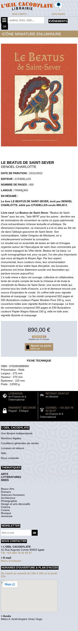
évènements (58, 21)
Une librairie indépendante (17, 433)
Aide (3, 453)
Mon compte (19, 14)
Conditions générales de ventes (20, 443)
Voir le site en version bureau (21, 624)
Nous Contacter (11, 560)
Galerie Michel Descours (18, 629)
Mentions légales (11, 438)
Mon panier (58, 14)
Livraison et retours (12, 448)
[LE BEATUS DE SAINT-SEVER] (39, 147)
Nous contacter (10, 458)
